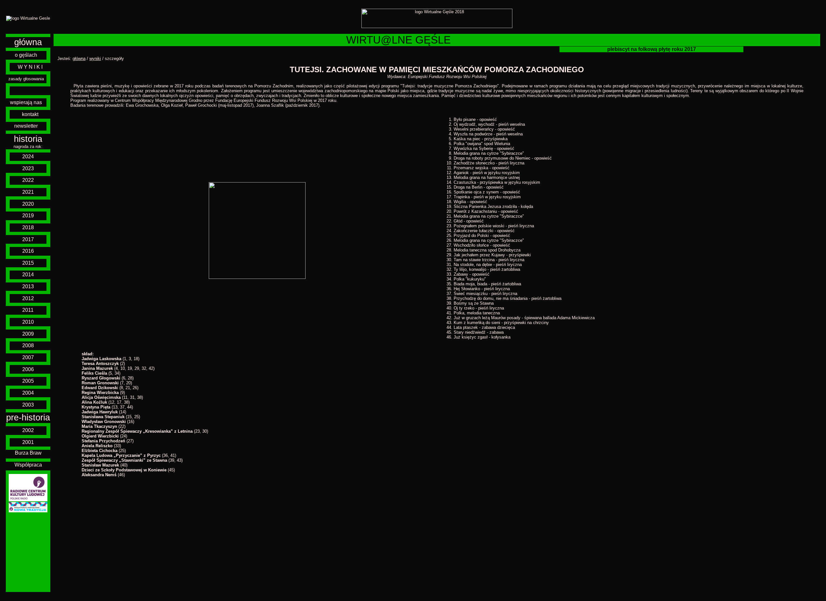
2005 (28, 381)
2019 (28, 215)
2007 (28, 357)
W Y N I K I (30, 67)
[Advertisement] (28, 552)
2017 (28, 239)
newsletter (26, 126)
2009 (28, 334)
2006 (28, 369)
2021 (28, 192)
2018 (28, 227)
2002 (28, 430)
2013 (28, 286)
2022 (28, 180)
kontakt (30, 114)
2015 (28, 263)
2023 (28, 168)
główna (28, 42)
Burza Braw (28, 453)
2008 (28, 345)
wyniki (95, 58)
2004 (28, 393)
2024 (28, 156)
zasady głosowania (26, 78)
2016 (28, 251)
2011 (28, 310)
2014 (28, 274)
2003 (28, 405)
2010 (28, 322)
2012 (28, 298)
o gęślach (26, 55)
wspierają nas (26, 102)
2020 (28, 204)
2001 (28, 442)
